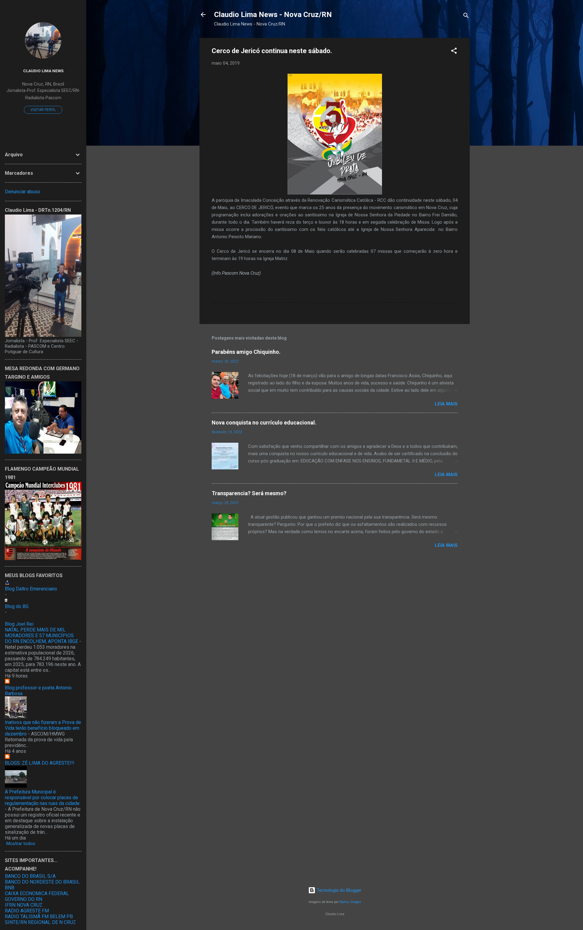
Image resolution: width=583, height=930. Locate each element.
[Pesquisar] (466, 16)
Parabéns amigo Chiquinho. (246, 352)
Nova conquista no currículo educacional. (264, 422)
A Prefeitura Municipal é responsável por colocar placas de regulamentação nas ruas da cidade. (42, 797)
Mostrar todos (20, 843)
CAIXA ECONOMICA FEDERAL (37, 893)
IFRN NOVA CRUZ (24, 905)
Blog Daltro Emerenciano (31, 589)
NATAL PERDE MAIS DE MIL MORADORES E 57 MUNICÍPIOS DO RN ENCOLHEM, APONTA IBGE (41, 635)
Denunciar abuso (22, 191)
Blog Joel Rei (19, 624)
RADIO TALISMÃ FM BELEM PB (39, 916)
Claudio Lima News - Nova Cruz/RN (273, 14)
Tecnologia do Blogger (338, 890)
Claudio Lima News (43, 70)
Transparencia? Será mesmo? (249, 493)
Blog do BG (17, 606)
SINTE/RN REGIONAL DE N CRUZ (40, 922)
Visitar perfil (43, 110)
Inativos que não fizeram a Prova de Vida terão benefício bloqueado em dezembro (43, 728)
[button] (454, 51)
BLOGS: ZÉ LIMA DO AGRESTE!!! (39, 763)
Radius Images (350, 902)
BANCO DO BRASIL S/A (30, 876)
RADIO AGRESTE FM (27, 911)
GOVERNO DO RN (23, 899)
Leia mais (446, 404)
